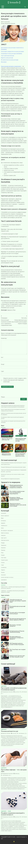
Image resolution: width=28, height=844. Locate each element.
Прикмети (3, 547)
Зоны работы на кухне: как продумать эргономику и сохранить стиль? (18, 601)
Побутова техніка (5, 540)
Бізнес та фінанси (5, 515)
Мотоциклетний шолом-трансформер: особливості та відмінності (16, 638)
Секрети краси (4, 560)
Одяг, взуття (3, 537)
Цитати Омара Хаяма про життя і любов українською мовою (20, 455)
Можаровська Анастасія (7, 691)
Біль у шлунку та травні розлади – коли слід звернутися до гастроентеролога (17, 492)
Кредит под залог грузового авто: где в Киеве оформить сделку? (17, 656)
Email (3, 364)
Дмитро (3, 474)
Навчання (3, 535)
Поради (3, 542)
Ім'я (2, 357)
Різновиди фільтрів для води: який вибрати (17, 607)
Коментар (4, 338)
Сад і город (3, 557)
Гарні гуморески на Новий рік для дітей (6, 454)
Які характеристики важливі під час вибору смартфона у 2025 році (18, 619)
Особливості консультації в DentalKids (11, 53)
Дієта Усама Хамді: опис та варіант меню (17, 650)
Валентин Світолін (6, 733)
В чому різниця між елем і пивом (18, 467)
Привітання (3, 545)
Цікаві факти (4, 579)
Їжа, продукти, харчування (7, 530)
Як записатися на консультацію (9, 60)
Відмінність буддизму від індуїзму (12, 478)
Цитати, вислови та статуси (7, 577)
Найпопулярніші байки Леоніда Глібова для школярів (20, 440)
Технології (3, 574)
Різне (14, 310)
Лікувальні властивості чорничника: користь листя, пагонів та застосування (18, 505)
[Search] (25, 7)
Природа (3, 550)
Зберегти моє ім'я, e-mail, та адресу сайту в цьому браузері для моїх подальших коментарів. (14, 380)
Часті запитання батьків (7, 55)
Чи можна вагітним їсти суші (9, 731)
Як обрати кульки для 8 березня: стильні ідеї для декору (17, 631)
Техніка (2, 572)
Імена (2, 528)
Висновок (4, 62)
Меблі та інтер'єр (5, 533)
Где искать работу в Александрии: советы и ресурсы (17, 613)
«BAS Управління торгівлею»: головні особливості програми (17, 644)
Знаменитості (4, 525)
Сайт (2, 371)
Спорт (2, 565)
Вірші (2, 518)
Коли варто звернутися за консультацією (12, 51)
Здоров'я (9, 310)
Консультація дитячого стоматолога (11, 66)
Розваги (3, 555)
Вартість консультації (7, 57)
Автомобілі (3, 513)
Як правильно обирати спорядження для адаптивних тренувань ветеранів (16, 499)
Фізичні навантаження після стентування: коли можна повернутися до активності (16, 486)
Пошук (3, 397)
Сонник (3, 562)
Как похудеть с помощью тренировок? (15, 625)
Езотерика (3, 520)
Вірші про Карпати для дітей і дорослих (7, 439)
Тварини (3, 569)
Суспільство (3, 567)
